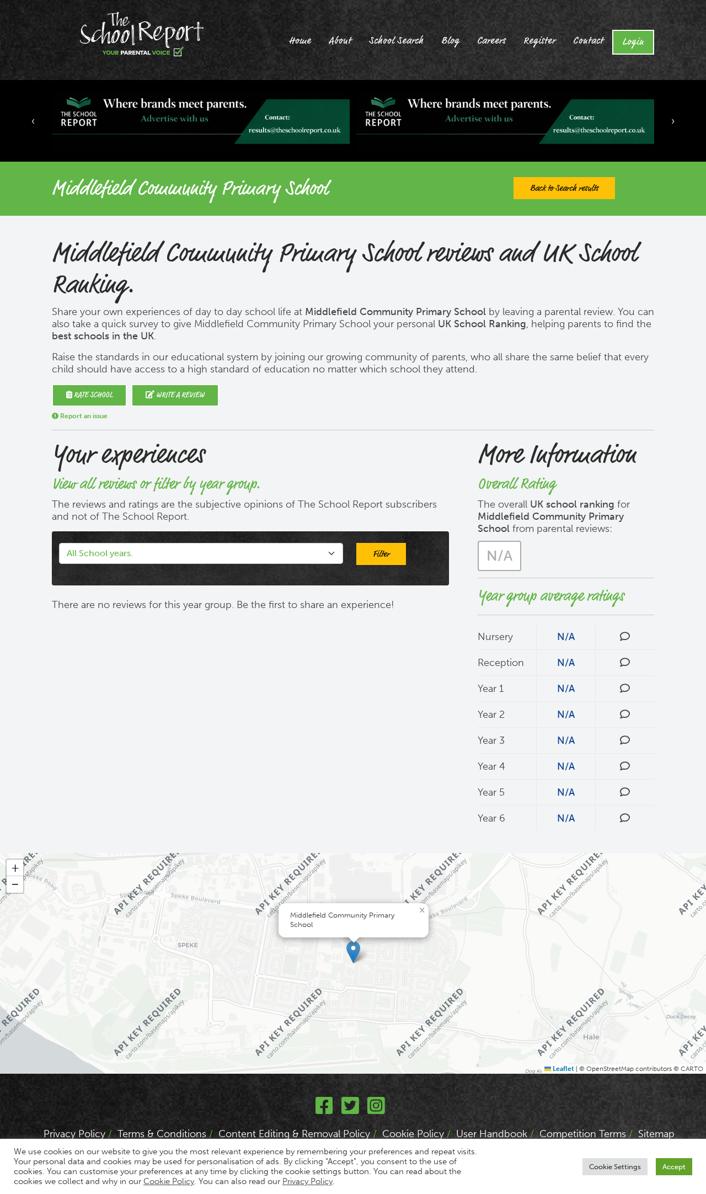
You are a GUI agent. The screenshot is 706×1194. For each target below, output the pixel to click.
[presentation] (33, 121)
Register (539, 41)
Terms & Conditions (161, 1134)
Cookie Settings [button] (615, 1167)
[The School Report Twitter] (350, 1110)
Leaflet (562, 1069)
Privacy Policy (74, 1134)
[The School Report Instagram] (376, 1110)
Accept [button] (674, 1167)
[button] (353, 952)
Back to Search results (564, 188)
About (340, 41)
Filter (381, 554)
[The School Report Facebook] (324, 1110)
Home (300, 41)
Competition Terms (582, 1134)
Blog (450, 41)
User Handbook (491, 1134)
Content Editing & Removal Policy (294, 1134)
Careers (491, 41)
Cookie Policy (413, 1134)
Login (633, 42)
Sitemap (656, 1134)
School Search (396, 41)
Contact (588, 41)
